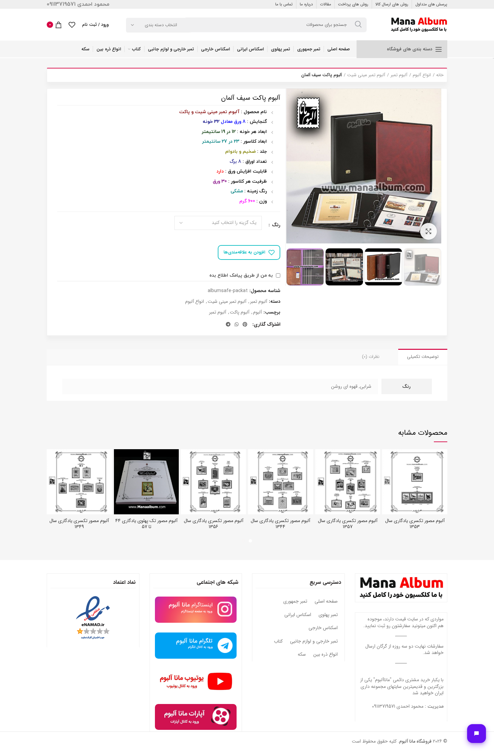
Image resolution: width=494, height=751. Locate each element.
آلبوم (257, 312)
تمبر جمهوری (295, 601)
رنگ (275, 225)
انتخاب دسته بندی (161, 25)
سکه (302, 654)
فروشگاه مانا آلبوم (415, 741)
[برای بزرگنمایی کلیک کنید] (428, 231)
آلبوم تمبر (398, 75)
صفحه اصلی (326, 601)
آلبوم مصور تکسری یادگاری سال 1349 (79, 524)
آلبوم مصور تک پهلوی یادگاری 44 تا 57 (146, 524)
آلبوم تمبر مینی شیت (366, 75)
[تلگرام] (228, 324)
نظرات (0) (370, 356)
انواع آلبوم (422, 75)
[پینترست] (245, 324)
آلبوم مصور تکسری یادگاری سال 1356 (213, 524)
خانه (440, 75)
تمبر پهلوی (328, 615)
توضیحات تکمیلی (423, 356)
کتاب (278, 641)
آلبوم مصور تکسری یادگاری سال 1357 (347, 524)
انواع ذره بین (325, 654)
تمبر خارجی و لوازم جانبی (314, 641)
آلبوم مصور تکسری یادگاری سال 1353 (415, 524)
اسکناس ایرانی (297, 615)
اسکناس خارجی (323, 628)
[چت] (476, 733)
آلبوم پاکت (239, 312)
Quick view (387, 460)
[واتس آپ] (237, 324)
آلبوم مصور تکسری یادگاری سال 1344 (280, 524)
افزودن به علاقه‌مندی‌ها (244, 252)
